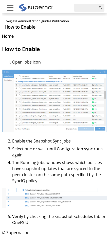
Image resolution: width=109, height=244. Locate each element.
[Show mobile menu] (10, 7)
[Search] (100, 8)
